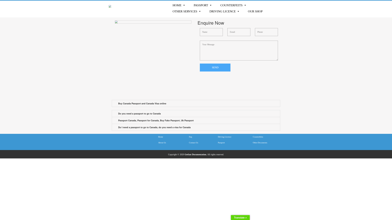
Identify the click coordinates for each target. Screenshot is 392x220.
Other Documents (260, 142)
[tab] (196, 103)
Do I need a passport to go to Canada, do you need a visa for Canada (154, 127)
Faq (190, 137)
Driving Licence (222, 11)
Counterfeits (231, 5)
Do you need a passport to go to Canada (139, 113)
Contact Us (193, 142)
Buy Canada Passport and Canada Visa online (142, 103)
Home (177, 5)
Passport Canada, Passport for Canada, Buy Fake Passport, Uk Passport (156, 120)
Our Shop (255, 11)
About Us (162, 142)
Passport (201, 5)
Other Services (185, 11)
